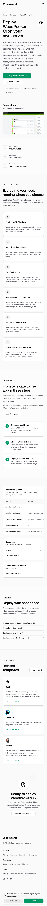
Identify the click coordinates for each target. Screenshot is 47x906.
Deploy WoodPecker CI (18, 76)
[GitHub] (4, 879)
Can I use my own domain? (13, 633)
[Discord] (11, 879)
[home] (10, 4)
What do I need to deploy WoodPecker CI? (19, 623)
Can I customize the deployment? (16, 638)
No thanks (13, 901)
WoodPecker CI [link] (26, 15)
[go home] (10, 838)
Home (5, 15)
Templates (13, 15)
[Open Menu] (43, 4)
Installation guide (11, 414)
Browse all (35, 670)
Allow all (33, 901)
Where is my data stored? (13, 628)
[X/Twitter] (7, 879)
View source (14, 82)
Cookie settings (30, 874)
